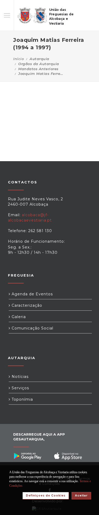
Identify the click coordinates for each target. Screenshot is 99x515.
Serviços (19, 388)
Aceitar (81, 495)
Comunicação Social (31, 328)
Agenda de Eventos (31, 294)
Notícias (19, 376)
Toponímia (21, 399)
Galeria (18, 316)
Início (18, 59)
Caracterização (26, 305)
